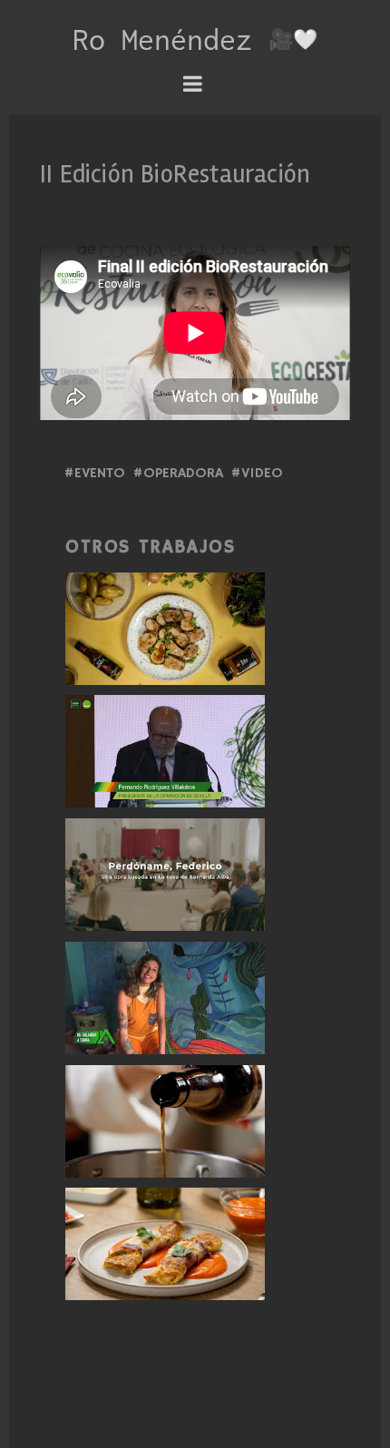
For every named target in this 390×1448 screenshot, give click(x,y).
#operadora (177, 474)
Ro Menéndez (170, 39)
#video (256, 474)
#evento (94, 474)
